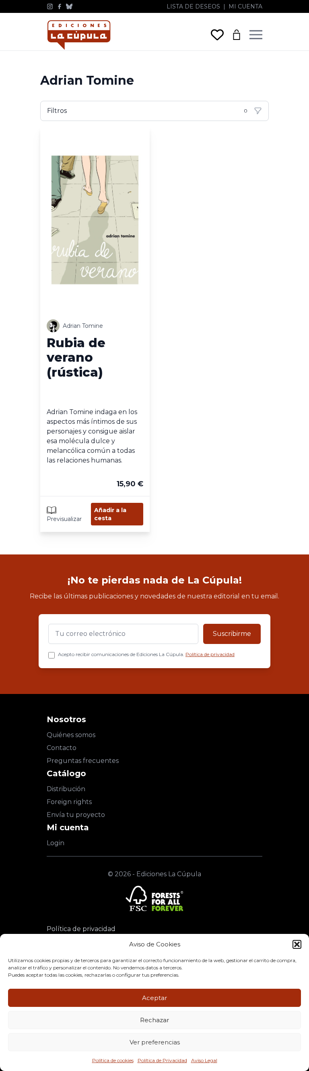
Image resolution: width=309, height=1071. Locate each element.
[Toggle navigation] (255, 34)
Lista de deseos (193, 6)
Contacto (61, 748)
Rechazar (154, 1020)
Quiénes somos (71, 735)
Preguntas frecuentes (83, 761)
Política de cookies (113, 1060)
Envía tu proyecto (76, 815)
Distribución (66, 789)
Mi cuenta (245, 6)
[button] (297, 944)
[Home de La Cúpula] (79, 34)
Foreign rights (69, 802)
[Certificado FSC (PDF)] (154, 898)
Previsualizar (64, 519)
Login (55, 843)
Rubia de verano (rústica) (76, 357)
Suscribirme (232, 634)
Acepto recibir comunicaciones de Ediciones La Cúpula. (146, 654)
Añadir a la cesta (110, 514)
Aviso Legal (204, 1060)
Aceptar (154, 998)
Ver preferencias (155, 1042)
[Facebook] (59, 6)
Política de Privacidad (162, 1060)
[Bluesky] (69, 6)
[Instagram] (50, 6)
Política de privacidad (210, 654)
